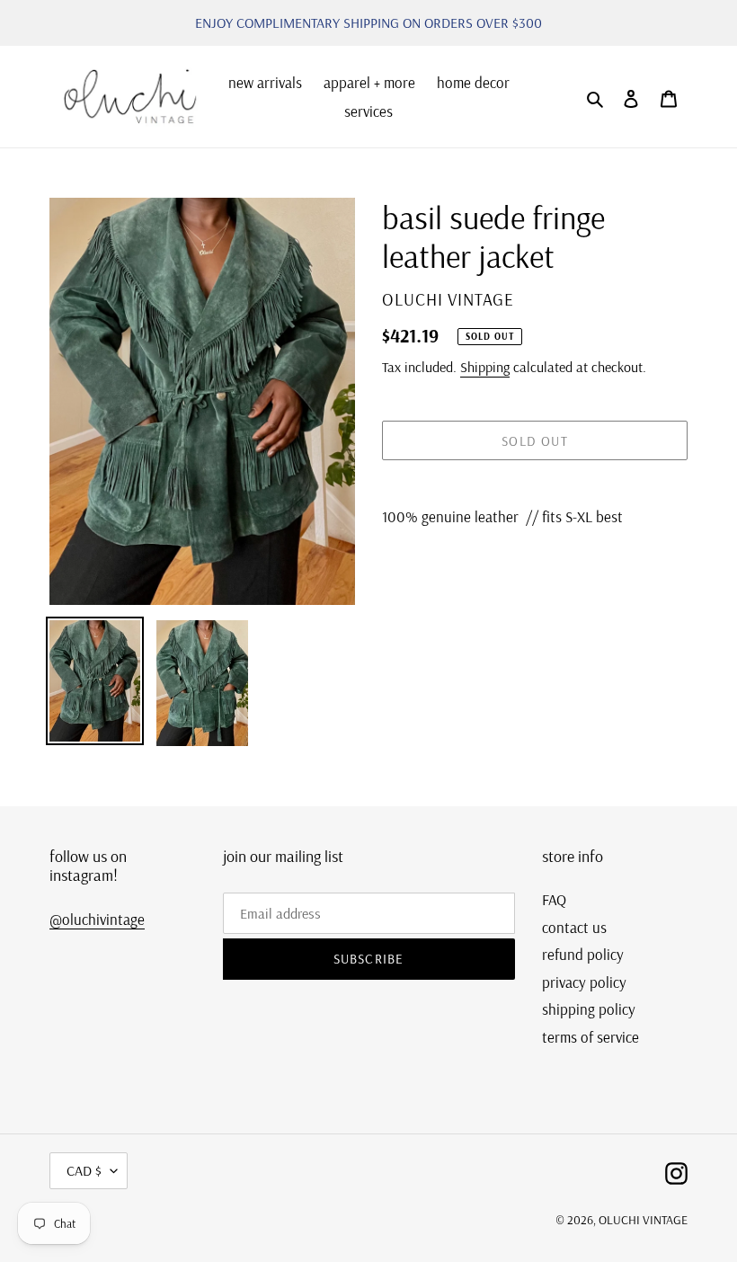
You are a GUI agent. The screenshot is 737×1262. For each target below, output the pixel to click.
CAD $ (84, 1170)
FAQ (554, 899)
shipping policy (588, 1009)
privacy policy (584, 982)
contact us (574, 927)
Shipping (485, 367)
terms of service (590, 1036)
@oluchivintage (97, 919)
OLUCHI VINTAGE (643, 1220)
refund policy (583, 954)
